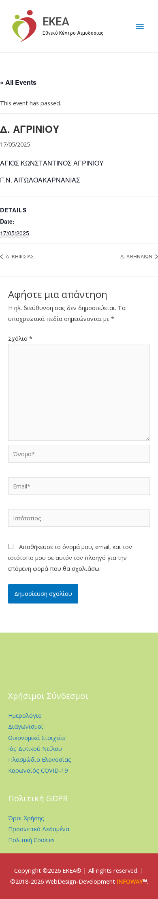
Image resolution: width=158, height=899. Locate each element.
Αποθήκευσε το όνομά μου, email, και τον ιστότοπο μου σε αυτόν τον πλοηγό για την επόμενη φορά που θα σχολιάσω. (70, 557)
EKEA (56, 21)
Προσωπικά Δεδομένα (38, 829)
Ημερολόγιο (25, 715)
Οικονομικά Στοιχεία (36, 737)
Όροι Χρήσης (26, 818)
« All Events (18, 82)
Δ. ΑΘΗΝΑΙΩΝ (137, 256)
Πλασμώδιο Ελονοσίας (39, 759)
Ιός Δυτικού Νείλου (35, 748)
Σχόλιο (20, 338)
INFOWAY (130, 881)
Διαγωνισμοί (25, 726)
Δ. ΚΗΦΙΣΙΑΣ (19, 256)
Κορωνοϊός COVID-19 (38, 770)
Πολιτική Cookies (31, 840)
